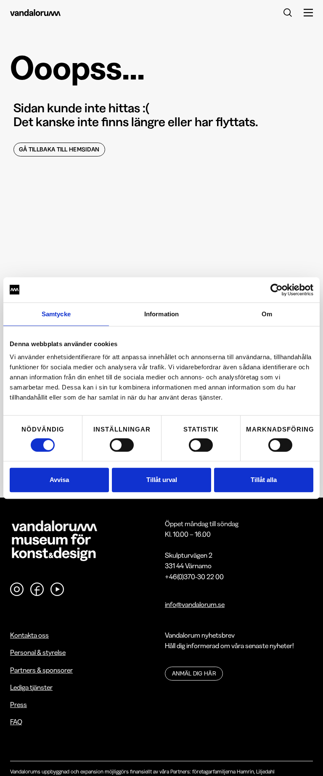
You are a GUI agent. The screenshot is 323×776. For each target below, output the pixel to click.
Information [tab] (161, 314)
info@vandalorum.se (195, 604)
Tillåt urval (161, 479)
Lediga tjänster (31, 687)
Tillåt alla (264, 479)
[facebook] (37, 589)
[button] (303, 12)
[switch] (122, 445)
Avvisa (59, 479)
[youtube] (57, 589)
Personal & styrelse (38, 652)
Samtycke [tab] (56, 314)
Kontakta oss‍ (29, 635)
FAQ (16, 722)
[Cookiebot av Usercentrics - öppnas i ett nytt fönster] (276, 289)
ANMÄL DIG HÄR (194, 673)
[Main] (35, 12)
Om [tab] (267, 314)
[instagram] (17, 589)
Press (18, 704)
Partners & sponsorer (41, 670)
